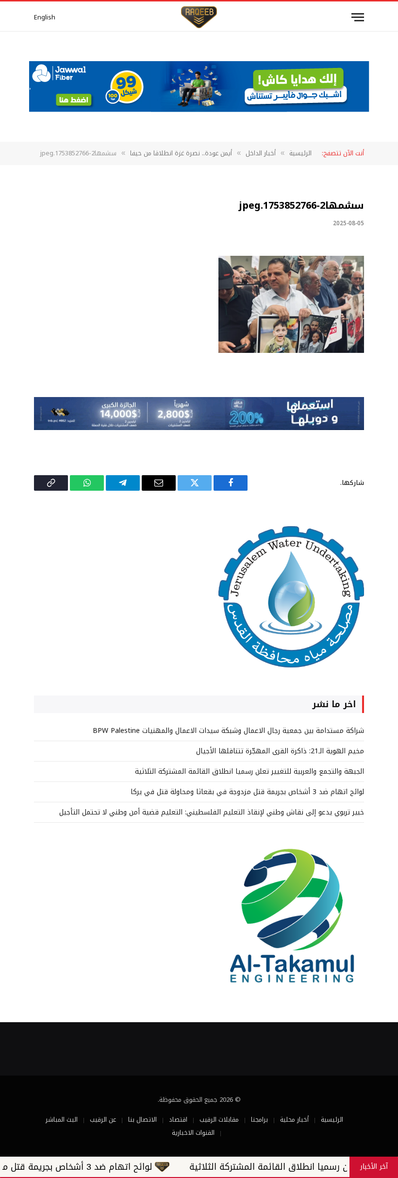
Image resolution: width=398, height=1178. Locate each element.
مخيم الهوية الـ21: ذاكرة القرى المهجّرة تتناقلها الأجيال (280, 751)
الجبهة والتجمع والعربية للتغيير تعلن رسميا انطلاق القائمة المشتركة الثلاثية (249, 771)
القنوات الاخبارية (193, 1133)
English (44, 17)
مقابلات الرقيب (219, 1119)
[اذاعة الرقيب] (199, 17)
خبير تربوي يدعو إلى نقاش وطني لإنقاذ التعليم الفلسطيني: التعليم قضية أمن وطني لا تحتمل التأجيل (211, 812)
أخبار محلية (294, 1119)
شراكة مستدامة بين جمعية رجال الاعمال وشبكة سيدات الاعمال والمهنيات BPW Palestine (228, 730)
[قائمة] (357, 17)
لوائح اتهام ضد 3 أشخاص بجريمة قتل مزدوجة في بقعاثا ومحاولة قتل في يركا (247, 791)
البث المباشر (62, 1119)
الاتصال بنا (142, 1119)
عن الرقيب (103, 1119)
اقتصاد (178, 1119)
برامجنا (259, 1119)
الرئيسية (332, 1119)
